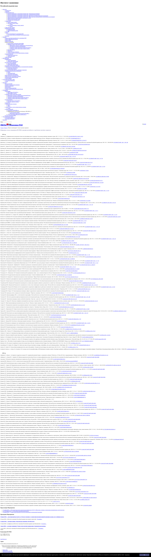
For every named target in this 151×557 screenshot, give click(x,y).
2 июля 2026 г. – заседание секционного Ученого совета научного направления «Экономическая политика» (23, 526)
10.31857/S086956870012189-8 (68, 469)
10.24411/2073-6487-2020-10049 (89, 413)
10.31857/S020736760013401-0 (64, 198)
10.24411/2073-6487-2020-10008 (90, 493)
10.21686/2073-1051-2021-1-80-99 (67, 240)
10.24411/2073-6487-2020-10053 (80, 393)
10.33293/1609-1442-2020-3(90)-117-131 (92, 383)
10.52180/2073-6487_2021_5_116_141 (108, 238)
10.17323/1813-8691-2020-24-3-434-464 (83, 455)
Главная (2, 127)
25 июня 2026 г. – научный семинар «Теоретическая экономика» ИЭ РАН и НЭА (17, 521)
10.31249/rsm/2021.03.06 (83, 234)
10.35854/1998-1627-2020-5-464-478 (89, 497)
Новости (6, 127)
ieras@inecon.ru (3, 539)
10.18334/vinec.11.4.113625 (85, 200)
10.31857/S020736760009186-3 (79, 395)
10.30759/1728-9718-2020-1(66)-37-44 (74, 467)
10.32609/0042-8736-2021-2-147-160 (77, 325)
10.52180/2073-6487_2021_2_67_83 (96, 158)
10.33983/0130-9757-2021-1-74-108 (82, 308)
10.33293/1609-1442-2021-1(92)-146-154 (75, 154)
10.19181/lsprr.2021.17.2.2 (74, 252)
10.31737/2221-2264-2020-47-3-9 (80, 479)
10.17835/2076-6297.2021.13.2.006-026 (67, 258)
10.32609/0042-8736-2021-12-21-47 (88, 282)
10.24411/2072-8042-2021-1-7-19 (74, 319)
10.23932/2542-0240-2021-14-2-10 (91, 300)
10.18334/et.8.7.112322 (84, 170)
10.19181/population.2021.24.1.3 (79, 272)
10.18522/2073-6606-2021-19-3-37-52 (55, 206)
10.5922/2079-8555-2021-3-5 (84, 345)
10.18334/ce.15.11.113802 (82, 188)
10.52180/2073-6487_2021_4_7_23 (72, 294)
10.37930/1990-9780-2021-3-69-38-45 (57, 168)
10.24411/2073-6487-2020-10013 (90, 407)
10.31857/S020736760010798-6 (75, 461)
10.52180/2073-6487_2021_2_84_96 (83, 323)
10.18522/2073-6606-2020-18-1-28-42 (64, 373)
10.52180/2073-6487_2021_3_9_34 (91, 262)
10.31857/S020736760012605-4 (79, 459)
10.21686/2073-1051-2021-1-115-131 (109, 202)
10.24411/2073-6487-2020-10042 (90, 405)
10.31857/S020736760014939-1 (55, 317)
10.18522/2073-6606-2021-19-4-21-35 (67, 246)
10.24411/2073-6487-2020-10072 (83, 423)
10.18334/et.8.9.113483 (73, 152)
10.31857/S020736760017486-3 (57, 292)
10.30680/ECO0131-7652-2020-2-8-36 (64, 387)
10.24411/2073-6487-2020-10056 (87, 443)
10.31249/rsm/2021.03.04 (76, 232)
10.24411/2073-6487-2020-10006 (107, 463)
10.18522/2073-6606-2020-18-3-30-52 (62, 417)
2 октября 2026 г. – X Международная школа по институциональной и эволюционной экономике (22, 512)
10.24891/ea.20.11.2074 (77, 148)
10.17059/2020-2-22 (70, 487)
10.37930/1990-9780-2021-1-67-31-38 (72, 236)
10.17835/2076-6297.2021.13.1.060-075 (87, 264)
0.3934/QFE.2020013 (69, 503)
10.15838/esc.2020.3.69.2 (56, 501)
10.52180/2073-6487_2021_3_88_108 (120, 142)
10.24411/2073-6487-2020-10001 (75, 379)
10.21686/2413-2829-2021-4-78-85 (102, 176)
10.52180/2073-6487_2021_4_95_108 (83, 296)
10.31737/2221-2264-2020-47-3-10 (81, 491)
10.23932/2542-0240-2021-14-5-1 (96, 180)
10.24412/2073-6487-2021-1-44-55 (114, 216)
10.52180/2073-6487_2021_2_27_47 (84, 164)
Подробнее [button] (127, 554)
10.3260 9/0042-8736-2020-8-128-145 (58, 389)
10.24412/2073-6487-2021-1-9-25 (83, 290)
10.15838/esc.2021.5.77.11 (73, 347)
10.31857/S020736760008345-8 (71, 481)
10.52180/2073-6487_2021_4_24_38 (98, 166)
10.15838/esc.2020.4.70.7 (85, 499)
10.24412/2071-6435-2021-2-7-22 (75, 194)
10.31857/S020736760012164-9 (66, 427)
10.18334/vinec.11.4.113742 (95, 186)
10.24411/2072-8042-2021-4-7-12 (67, 327)
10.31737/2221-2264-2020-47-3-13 (69, 457)
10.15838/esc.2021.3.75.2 (75, 343)
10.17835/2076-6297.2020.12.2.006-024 (82, 415)
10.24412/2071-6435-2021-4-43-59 (70, 160)
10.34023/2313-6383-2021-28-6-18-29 (79, 150)
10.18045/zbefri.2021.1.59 (132, 349)
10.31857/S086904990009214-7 (51, 453)
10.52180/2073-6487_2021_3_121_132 (85, 204)
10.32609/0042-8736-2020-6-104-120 (59, 483)
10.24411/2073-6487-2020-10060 (93, 357)
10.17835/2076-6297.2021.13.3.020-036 (64, 274)
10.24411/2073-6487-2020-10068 (73, 475)
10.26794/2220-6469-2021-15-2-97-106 (58, 315)
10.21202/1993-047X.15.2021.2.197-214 (93, 256)
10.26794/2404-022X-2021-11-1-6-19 (78, 304)
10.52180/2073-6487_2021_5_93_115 (90, 284)
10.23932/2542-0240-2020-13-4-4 (88, 391)
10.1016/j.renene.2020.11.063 (100, 339)
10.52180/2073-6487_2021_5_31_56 (110, 214)
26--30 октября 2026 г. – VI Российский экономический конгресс (16, 511)
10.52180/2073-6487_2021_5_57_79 (92, 260)
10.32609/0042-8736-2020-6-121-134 (101, 355)
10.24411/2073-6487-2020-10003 (98, 369)
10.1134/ (94, 435)
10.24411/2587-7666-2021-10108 (80, 192)
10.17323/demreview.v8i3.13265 (97, 278)
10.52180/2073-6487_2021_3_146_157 (80, 312)
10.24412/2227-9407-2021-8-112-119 (70, 298)
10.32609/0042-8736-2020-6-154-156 (69, 385)
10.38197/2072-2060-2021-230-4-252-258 (81, 178)
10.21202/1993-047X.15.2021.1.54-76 (75, 136)
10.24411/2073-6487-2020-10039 (100, 437)
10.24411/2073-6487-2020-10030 (69, 421)
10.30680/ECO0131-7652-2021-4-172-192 (73, 329)
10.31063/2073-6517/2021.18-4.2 (70, 174)
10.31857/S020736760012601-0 (64, 425)
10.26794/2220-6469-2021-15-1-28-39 (72, 268)
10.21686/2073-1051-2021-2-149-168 (68, 146)
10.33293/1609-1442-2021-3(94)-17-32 (81, 208)
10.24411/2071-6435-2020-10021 (74, 419)
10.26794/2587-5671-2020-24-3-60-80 (78, 471)
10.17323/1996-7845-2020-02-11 (109, 429)
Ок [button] (144, 554)
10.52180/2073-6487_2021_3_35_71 (91, 210)
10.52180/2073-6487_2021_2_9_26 (79, 220)
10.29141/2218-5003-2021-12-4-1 (84, 288)
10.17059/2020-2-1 (79, 401)
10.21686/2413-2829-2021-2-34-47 (86, 218)
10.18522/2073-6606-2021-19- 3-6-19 (66, 228)
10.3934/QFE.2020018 (87, 505)
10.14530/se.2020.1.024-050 (88, 367)
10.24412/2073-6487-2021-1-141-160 (96, 182)
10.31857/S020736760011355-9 (59, 359)
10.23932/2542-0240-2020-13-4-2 (88, 485)
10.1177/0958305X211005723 (87, 341)
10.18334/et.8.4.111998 (70, 172)
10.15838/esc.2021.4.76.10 (90, 331)
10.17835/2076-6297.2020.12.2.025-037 (68, 371)
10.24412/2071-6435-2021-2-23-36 (68, 212)
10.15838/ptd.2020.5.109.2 (87, 375)
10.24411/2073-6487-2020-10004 (107, 409)
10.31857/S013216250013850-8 (71, 270)
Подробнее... (39, 519)
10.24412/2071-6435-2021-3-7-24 (78, 196)
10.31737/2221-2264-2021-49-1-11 (74, 250)
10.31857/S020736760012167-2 (63, 411)
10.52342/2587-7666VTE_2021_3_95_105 (67, 156)
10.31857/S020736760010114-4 (75, 489)
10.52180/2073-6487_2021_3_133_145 (92, 226)
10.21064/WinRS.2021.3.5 (76, 138)
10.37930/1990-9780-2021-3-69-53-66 (84, 184)
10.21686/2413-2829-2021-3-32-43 (119, 310)
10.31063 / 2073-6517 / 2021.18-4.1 (82, 244)
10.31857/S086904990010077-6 (79, 397)
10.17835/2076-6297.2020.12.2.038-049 (71, 451)
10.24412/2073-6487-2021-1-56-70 (89, 230)
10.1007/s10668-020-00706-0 (87, 337)
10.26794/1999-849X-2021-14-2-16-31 (66, 306)
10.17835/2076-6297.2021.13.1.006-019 (69, 242)
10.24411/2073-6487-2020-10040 (87, 449)
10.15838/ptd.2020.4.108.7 (75, 381)
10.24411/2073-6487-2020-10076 (74, 495)
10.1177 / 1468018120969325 (72, 333)
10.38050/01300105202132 (88, 248)
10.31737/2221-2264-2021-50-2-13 (71, 276)
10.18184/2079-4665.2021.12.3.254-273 (78, 140)
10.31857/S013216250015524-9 (84, 144)
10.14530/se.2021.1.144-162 (105, 335)
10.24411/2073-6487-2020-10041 (99, 377)
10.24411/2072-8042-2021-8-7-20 (86, 162)
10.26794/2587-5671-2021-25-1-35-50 (61, 302)
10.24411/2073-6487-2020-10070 (85, 441)
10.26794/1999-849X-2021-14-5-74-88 (60, 224)
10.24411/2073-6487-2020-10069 (86, 363)
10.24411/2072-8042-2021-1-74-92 (79, 222)
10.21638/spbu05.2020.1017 (118, 439)
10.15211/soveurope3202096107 (71, 361)
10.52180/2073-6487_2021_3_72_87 (102, 190)
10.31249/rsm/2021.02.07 (62, 321)
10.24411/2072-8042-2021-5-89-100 (76, 280)
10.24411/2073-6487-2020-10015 (89, 403)
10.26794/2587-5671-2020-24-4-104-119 (113, 365)
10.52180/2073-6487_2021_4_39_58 (108, 286)
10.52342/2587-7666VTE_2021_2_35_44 (68, 266)
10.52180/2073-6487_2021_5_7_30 (83, 254)
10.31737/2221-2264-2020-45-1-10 (62, 477)
